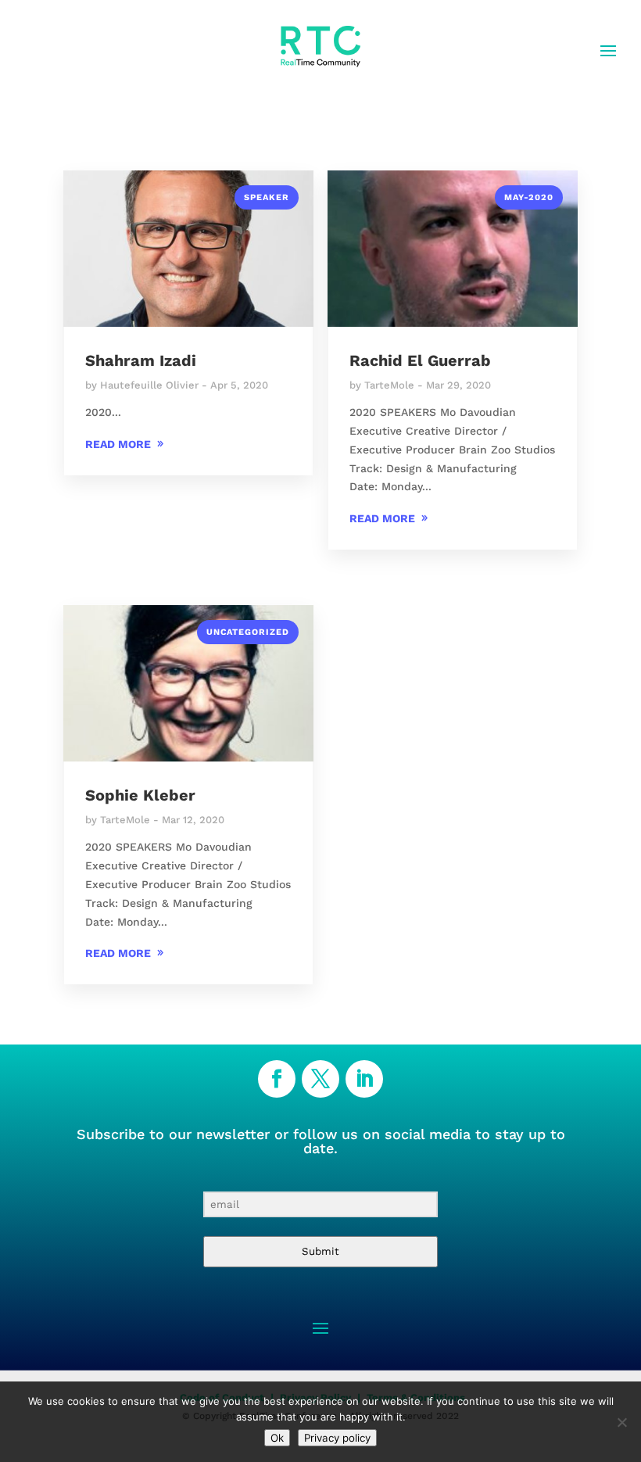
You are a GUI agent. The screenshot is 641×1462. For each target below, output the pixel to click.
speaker (266, 197)
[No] (621, 1422)
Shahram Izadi (140, 360)
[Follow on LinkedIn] (364, 1079)
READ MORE (118, 444)
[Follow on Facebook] (276, 1079)
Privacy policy (337, 1438)
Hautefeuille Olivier (149, 385)
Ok (277, 1438)
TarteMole (389, 385)
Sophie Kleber (140, 795)
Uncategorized (247, 632)
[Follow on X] (320, 1079)
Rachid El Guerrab (420, 360)
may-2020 (528, 197)
